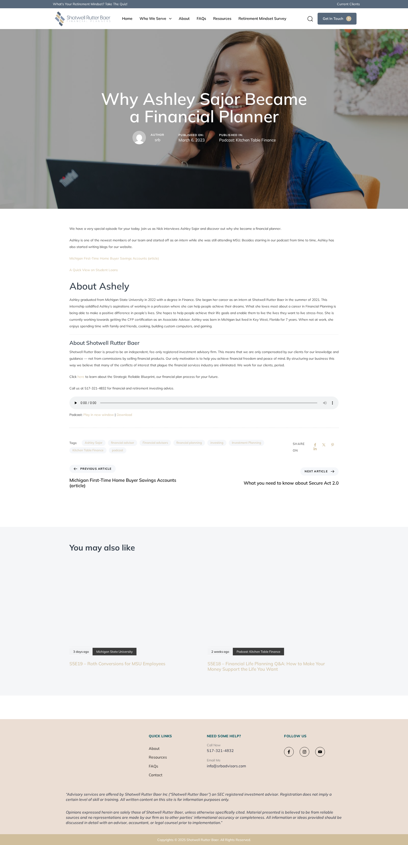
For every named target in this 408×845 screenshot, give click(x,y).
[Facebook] (315, 445)
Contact (155, 774)
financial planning (189, 442)
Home (127, 18)
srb (157, 139)
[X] (324, 445)
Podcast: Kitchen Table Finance (247, 139)
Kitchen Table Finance (87, 450)
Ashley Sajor (93, 442)
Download (124, 415)
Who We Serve (153, 18)
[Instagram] (304, 752)
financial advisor (122, 442)
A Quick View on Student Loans (93, 270)
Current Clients (348, 4)
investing (216, 442)
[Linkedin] (315, 449)
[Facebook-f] (289, 752)
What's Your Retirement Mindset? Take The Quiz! (90, 4)
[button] (308, 18)
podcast (117, 450)
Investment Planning (246, 442)
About (184, 18)
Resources (222, 18)
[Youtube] (320, 752)
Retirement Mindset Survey (262, 18)
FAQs (201, 18)
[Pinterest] (332, 445)
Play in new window (98, 415)
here (81, 377)
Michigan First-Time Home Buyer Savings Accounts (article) (114, 258)
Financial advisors (155, 442)
